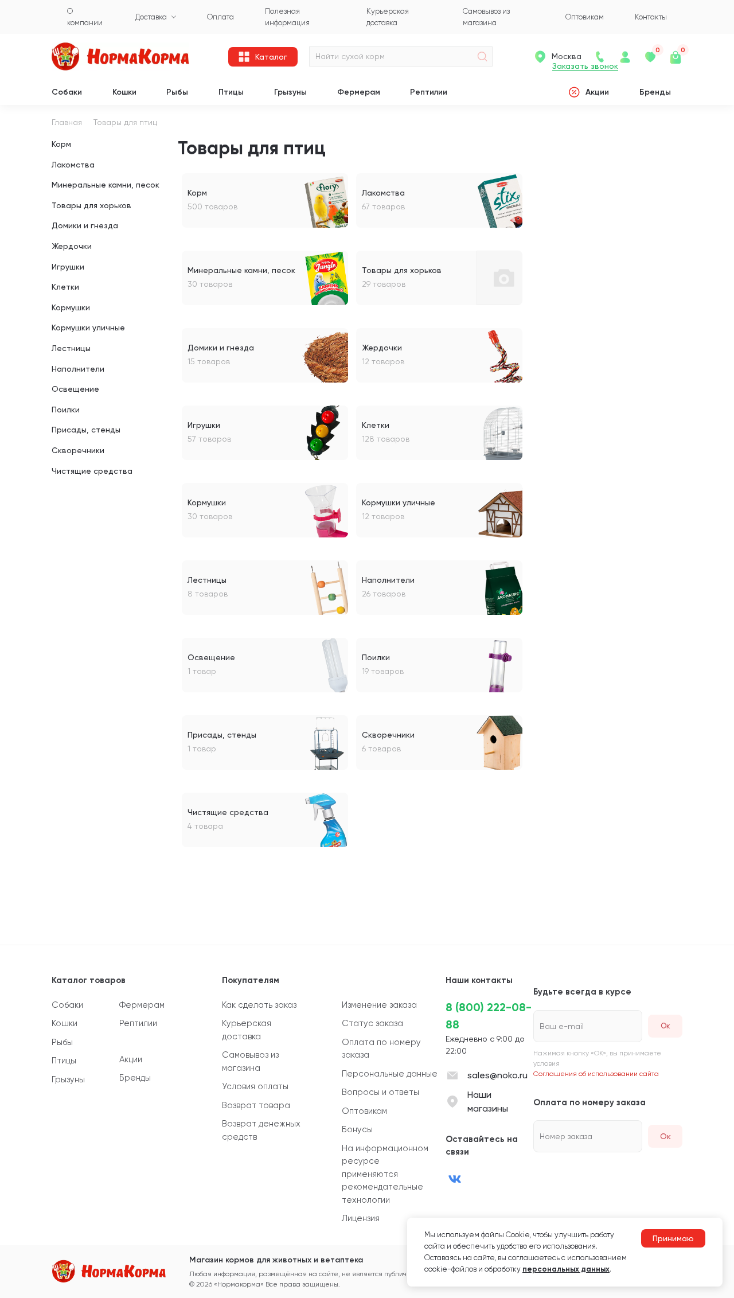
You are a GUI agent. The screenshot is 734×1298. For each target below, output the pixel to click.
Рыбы (177, 92)
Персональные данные (390, 1074)
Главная (67, 122)
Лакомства (73, 164)
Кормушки (71, 307)
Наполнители (78, 368)
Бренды (655, 92)
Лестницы (71, 348)
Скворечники (78, 450)
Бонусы (357, 1129)
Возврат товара (256, 1105)
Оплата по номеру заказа (381, 1049)
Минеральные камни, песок (105, 184)
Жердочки (72, 246)
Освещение (75, 388)
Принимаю (673, 1238)
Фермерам (358, 92)
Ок (665, 1136)
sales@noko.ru (497, 1075)
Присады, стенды (86, 429)
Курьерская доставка (246, 1030)
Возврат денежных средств (261, 1130)
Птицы (231, 92)
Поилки (66, 409)
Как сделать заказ (259, 1005)
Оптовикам (364, 1111)
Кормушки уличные (88, 327)
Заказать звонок (585, 66)
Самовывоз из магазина (250, 1061)
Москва (566, 56)
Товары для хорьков (91, 205)
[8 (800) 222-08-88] (600, 57)
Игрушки (68, 266)
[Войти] (625, 57)
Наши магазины (487, 1101)
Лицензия (361, 1218)
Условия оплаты (255, 1086)
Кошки (124, 92)
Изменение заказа (379, 1005)
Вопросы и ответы (380, 1092)
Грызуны (290, 92)
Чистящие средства (92, 470)
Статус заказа (372, 1023)
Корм (61, 144)
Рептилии (428, 92)
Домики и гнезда (85, 225)
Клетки (65, 286)
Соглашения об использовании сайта (596, 1074)
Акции (597, 92)
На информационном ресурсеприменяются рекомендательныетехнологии (385, 1174)
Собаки (67, 92)
